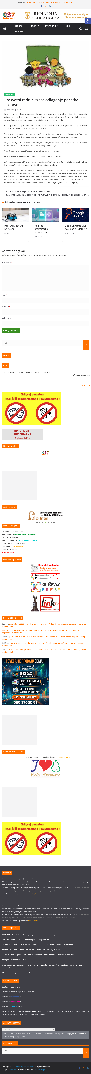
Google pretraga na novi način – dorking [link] (76, 227)
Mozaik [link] (67, 26)
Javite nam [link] (6, 1011)
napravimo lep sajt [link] (37, 1011)
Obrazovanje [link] (9, 94)
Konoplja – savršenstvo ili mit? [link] (14, 960)
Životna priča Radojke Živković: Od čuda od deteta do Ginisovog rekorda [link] (31, 950)
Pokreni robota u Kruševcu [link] (13, 227)
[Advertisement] (19, 485)
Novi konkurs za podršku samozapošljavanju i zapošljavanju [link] (26, 940)
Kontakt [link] (19, 32)
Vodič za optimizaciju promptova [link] (41, 229)
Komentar (7, 262)
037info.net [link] (20, 110)
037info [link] (18, 26)
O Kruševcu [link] (33, 26)
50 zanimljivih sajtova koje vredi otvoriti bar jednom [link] (23, 973)
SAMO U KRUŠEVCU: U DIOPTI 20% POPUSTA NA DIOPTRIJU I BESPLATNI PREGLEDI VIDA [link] (47, 195)
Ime (4, 295)
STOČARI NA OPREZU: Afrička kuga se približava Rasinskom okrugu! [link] (29, 935)
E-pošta (6, 306)
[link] (88, 21)
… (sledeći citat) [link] (85, 385)
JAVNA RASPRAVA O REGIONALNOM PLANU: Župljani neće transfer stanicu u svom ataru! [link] (37, 945)
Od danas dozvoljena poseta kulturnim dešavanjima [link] (27, 191)
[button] (23, 26)
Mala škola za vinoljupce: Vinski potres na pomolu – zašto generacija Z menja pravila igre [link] (38, 955)
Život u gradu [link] (51, 26)
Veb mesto (6, 318)
